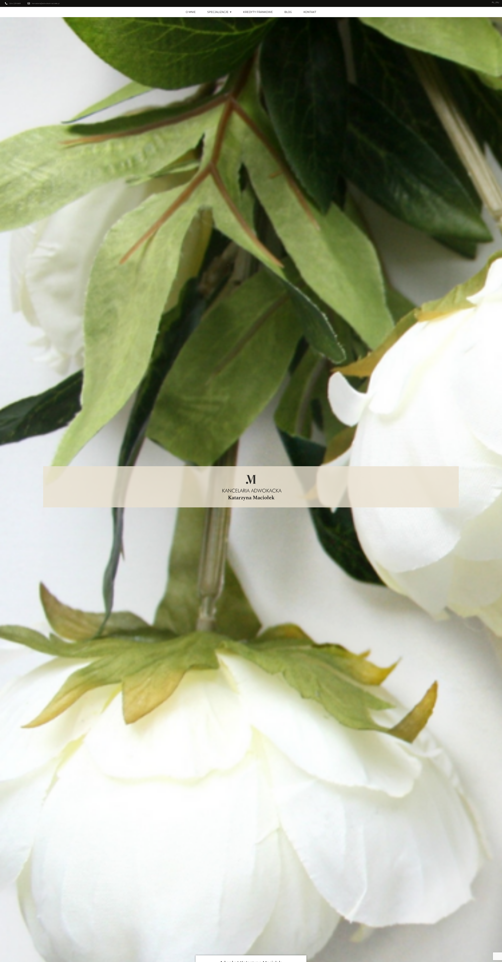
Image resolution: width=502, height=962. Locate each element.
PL (493, 2)
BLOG (288, 12)
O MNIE (191, 12)
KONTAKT (309, 12)
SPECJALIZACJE (218, 12)
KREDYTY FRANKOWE (258, 12)
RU (497, 2)
